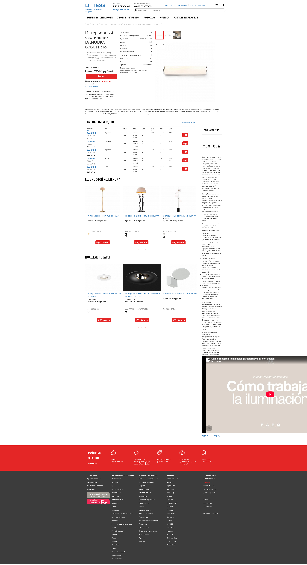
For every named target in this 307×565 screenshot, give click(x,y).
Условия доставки (92, 86)
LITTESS (95, 5)
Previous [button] (86, 184)
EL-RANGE (170, 507)
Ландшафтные (145, 489)
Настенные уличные (147, 500)
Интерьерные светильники (100, 17)
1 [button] (138, 250)
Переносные (144, 517)
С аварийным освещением (122, 514)
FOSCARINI (171, 514)
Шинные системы (118, 517)
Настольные (116, 493)
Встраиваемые (117, 489)
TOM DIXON (171, 541)
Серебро (115, 545)
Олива (114, 541)
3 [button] (145, 250)
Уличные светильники (128, 17)
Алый (114, 527)
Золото (114, 534)
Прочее (115, 521)
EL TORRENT (172, 503)
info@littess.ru (121, 9)
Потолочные (144, 527)
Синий (114, 548)
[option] (104, 216)
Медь (114, 538)
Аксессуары (149, 17)
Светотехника (172, 479)
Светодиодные (145, 493)
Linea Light (171, 527)
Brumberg (170, 493)
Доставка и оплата (95, 486)
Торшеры (115, 510)
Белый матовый (118, 531)
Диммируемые (117, 500)
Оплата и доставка (197, 5)
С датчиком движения (148, 531)
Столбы (142, 507)
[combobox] (107, 81)
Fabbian (170, 510)
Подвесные (116, 479)
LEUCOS (170, 524)
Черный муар (117, 555)
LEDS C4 (170, 521)
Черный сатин (117, 559)
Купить (101, 76)
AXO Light (170, 489)
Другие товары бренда (211, 436)
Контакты (91, 489)
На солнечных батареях (149, 521)
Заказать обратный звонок (176, 5)
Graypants (170, 517)
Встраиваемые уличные (148, 479)
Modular (170, 534)
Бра (113, 486)
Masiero (170, 531)
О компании (92, 475)
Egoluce (170, 500)
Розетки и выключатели (186, 17)
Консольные (144, 534)
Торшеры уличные (146, 482)
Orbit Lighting (172, 538)
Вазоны (142, 541)
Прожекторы (144, 503)
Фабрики (164, 17)
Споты (114, 507)
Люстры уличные (146, 514)
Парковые (143, 486)
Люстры (115, 482)
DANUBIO (91, 133)
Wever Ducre (172, 545)
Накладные (116, 496)
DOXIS (169, 496)
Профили (115, 503)
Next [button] (86, 245)
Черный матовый (118, 552)
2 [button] (142, 250)
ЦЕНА (88, 130)
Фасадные (143, 496)
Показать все (188, 122)
